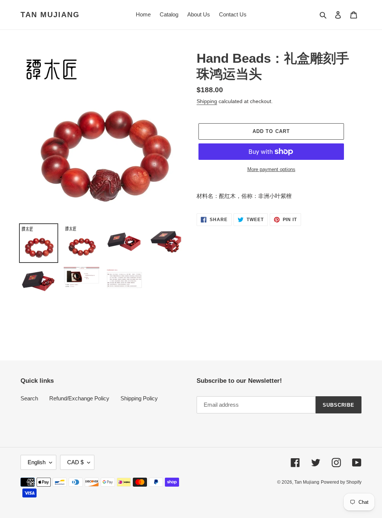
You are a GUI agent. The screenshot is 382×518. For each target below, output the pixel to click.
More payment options (271, 169)
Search (29, 398)
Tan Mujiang (50, 14)
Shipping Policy (139, 398)
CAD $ (75, 462)
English (37, 462)
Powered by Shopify (341, 482)
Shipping (207, 101)
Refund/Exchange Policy (79, 398)
